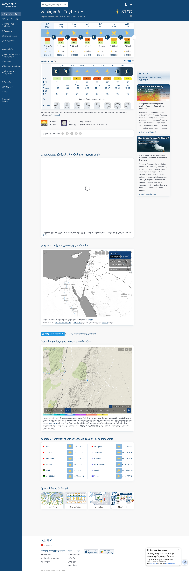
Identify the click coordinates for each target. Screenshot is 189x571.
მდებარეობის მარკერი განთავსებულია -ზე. (68, 320)
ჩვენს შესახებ (74, 551)
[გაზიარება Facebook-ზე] (67, 133)
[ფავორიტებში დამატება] (82, 11)
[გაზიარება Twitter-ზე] (72, 133)
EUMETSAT (77, 323)
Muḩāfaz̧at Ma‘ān (47, 17)
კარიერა (71, 558)
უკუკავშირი (72, 565)
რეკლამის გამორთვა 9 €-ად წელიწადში (150, 77)
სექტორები (45, 562)
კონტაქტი (72, 562)
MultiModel (55, 115)
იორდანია (59, 17)
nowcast (105, 323)
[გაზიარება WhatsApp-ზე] (62, 133)
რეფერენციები (74, 554)
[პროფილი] (125, 4)
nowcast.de (53, 423)
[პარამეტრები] (131, 4)
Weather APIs (46, 554)
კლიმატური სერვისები (50, 558)
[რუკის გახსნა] (65, 4)
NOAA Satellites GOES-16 (63, 323)
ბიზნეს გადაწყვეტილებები (53, 551)
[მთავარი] (9, 4)
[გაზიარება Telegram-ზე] (76, 133)
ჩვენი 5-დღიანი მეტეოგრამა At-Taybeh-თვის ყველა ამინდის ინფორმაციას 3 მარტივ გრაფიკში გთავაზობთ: (87, 234)
